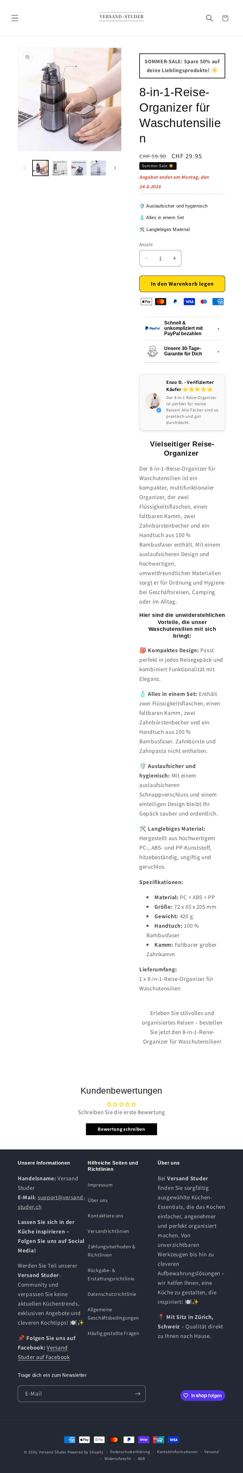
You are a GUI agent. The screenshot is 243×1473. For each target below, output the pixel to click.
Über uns (98, 1200)
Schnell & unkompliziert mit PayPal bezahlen (183, 328)
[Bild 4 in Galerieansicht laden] (98, 168)
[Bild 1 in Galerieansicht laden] (40, 168)
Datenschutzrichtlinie (112, 1294)
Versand (211, 1451)
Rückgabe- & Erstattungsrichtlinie (111, 1274)
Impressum (100, 1184)
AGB (142, 1458)
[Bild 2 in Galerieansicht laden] (60, 168)
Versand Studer (52, 1452)
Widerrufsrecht (118, 1458)
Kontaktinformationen (177, 1451)
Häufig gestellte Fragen (113, 1333)
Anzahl (146, 244)
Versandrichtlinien (108, 1231)
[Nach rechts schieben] (115, 168)
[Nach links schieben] (24, 168)
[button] (15, 18)
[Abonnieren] (138, 1393)
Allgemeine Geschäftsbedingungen (113, 1313)
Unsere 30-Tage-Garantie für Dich (183, 351)
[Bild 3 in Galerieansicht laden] (79, 168)
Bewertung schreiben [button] (121, 1129)
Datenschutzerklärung (130, 1451)
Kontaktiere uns (106, 1215)
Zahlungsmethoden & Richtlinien (111, 1250)
